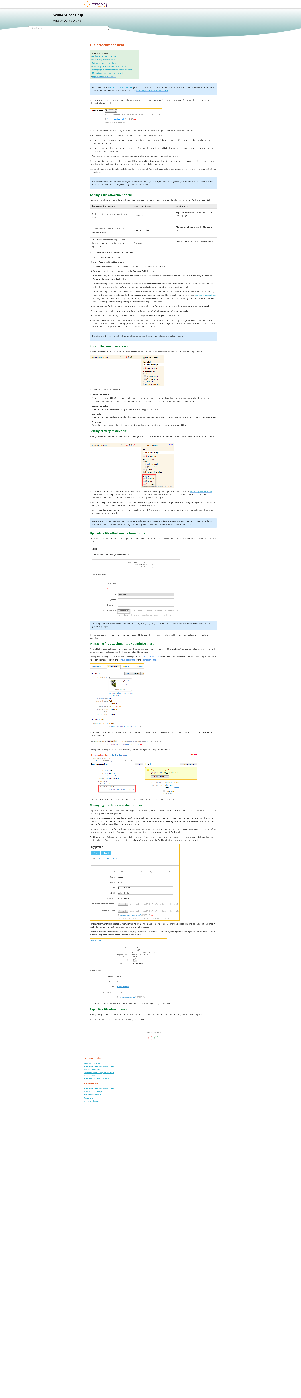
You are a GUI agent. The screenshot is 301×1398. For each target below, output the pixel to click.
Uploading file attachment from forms (109, 66)
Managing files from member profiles (108, 73)
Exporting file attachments (104, 76)
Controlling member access (104, 59)
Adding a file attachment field (105, 56)
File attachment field (92, 1095)
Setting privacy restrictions (104, 63)
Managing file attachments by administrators (112, 69)
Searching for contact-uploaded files (152, 90)
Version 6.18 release (92, 1069)
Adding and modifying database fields (99, 1066)
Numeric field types (92, 1101)
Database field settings (93, 1063)
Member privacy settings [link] (205, 295)
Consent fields (89, 1098)
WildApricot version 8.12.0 (120, 87)
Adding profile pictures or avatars (97, 1078)
